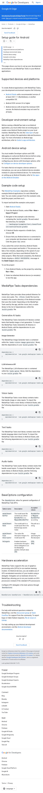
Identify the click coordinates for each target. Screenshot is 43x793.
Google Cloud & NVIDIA (9, 687)
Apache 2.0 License (27, 655)
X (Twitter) (5, 709)
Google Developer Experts (10, 680)
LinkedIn (4, 706)
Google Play (5, 741)
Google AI (5, 771)
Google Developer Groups (10, 677)
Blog (3, 696)
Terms (4, 783)
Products (10, 24)
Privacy (10, 783)
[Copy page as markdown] (11, 41)
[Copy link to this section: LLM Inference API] (18, 364)
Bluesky (4, 699)
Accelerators (6, 683)
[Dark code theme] (36, 349)
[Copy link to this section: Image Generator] (17, 335)
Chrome (4, 725)
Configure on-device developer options (18, 163)
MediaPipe (31, 24)
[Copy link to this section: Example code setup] (27, 186)
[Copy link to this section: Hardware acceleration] (30, 560)
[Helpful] (14, 28)
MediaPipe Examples (12, 191)
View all (4, 745)
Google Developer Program (10, 673)
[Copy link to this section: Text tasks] (13, 427)
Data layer (29, 133)
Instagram (5, 702)
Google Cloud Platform (9, 768)
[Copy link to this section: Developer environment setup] (38, 120)
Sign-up (8, 18)
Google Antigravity (8, 735)
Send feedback (9, 33)
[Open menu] (3, 2)
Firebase (4, 728)
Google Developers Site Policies (16, 657)
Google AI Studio (7, 731)
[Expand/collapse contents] (13, 47)
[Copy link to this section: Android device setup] (28, 148)
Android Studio (11, 94)
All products (5, 775)
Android (4, 721)
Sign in (38, 2)
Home (3, 24)
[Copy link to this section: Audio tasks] (15, 461)
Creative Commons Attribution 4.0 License (20, 653)
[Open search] (33, 2)
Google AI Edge (9, 9)
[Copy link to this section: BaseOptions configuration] (34, 495)
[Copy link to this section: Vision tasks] (15, 393)
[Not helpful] (17, 28)
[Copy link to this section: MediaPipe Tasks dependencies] (4, 289)
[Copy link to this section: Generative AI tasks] (23, 315)
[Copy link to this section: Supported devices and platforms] (4, 82)
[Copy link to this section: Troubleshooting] (22, 605)
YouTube (5, 712)
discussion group (23, 613)
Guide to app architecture (26, 140)
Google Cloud (6, 738)
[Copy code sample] (39, 349)
